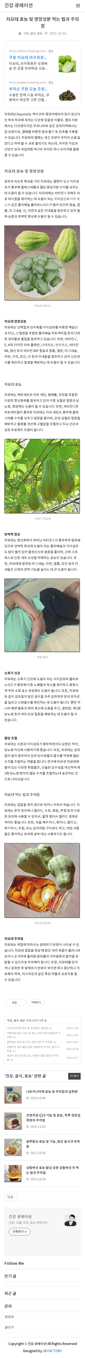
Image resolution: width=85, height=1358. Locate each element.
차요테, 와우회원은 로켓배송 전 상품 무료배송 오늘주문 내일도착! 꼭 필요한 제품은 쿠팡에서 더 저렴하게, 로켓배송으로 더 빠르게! (29, 66)
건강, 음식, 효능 (33, 33)
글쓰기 (9, 1327)
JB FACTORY (52, 1351)
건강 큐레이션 (20, 1217)
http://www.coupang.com (27, 51)
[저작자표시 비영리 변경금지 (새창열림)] (50, 1002)
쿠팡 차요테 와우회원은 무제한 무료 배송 (28, 58)
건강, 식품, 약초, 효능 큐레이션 (28, 1223)
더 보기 (74, 1076)
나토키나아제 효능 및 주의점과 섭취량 (27, 1028)
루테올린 (60, 199)
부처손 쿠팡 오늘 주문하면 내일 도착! (29, 89)
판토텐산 (61, 345)
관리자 (9, 1317)
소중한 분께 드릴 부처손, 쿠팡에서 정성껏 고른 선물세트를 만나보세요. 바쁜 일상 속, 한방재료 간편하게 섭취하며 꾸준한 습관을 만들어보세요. (29, 97)
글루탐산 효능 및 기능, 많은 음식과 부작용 (29, 1042)
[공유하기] (21, 1002)
